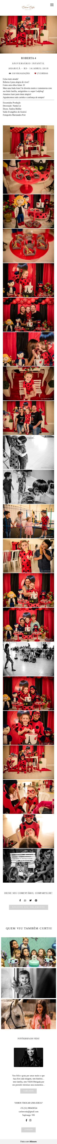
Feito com (28, 1142)
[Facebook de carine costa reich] (26, 1120)
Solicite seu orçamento (28, 907)
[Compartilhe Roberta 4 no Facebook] (20, 900)
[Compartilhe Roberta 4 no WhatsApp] (25, 900)
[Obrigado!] (20, 155)
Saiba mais (28, 1091)
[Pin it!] (37, 155)
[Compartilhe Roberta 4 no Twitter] (30, 900)
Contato (28, 1130)
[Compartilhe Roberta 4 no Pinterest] (36, 900)
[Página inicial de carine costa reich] (28, 8)
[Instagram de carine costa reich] (30, 1120)
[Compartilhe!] (28, 155)
